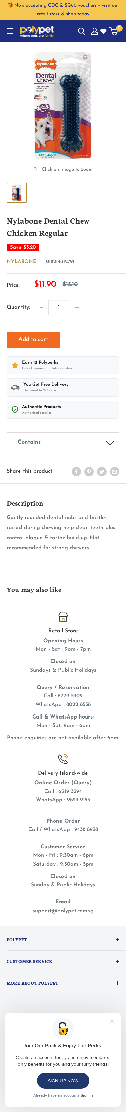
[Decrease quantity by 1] (41, 307)
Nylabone (21, 261)
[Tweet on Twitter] (102, 472)
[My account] (94, 31)
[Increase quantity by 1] (77, 307)
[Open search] (81, 31)
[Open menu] (10, 31)
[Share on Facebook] (76, 472)
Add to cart (33, 339)
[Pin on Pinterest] (89, 472)
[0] (114, 31)
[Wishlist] (104, 31)
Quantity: (18, 307)
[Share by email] (114, 472)
